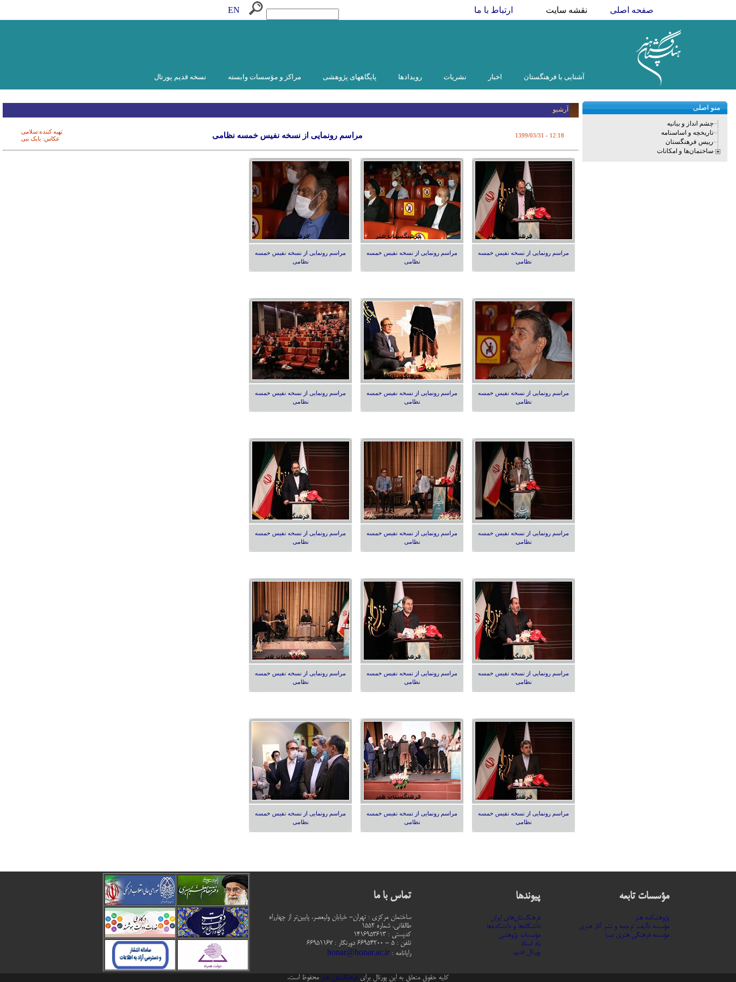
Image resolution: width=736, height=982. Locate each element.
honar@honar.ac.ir (358, 953)
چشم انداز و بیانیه (690, 123)
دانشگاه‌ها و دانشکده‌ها (513, 926)
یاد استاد (530, 943)
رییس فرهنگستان (689, 142)
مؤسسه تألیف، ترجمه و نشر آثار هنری (624, 926)
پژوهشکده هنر (652, 918)
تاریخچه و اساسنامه (687, 132)
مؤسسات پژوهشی (519, 935)
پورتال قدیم (526, 952)
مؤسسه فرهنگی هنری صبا (637, 935)
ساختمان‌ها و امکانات (685, 151)
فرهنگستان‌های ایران (515, 918)
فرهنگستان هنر (338, 977)
